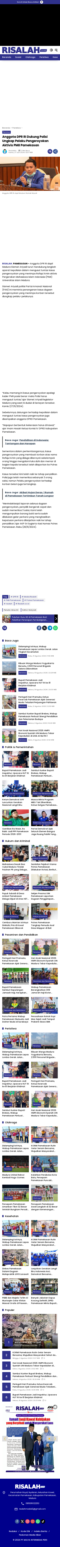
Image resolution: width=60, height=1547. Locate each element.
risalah (9, 603)
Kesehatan (37, 1140)
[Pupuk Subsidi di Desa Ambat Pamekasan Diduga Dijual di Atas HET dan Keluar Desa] (15, 882)
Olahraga (37, 1169)
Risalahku (12, 150)
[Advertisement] (30, 10)
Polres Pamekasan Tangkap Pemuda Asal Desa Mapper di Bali (42, 925)
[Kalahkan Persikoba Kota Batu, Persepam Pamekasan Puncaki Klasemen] (44, 1164)
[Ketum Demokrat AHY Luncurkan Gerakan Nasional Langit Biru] (15, 788)
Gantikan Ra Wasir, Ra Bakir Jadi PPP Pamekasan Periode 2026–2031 (15, 832)
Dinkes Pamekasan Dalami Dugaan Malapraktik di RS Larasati (15, 1271)
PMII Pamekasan (13, 600)
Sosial (35, 1263)
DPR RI (15, 596)
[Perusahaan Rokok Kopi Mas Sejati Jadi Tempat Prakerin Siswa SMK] (44, 1005)
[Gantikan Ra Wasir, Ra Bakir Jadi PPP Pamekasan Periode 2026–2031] (15, 817)
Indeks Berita (40, 1531)
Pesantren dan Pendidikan (43, 887)
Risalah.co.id (23, 603)
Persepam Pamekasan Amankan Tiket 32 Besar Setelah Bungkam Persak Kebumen (14, 1207)
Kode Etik (25, 1531)
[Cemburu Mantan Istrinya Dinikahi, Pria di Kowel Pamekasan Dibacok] (15, 911)
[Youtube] (32, 1521)
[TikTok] (43, 1521)
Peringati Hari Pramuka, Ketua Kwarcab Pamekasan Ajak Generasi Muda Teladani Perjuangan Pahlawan (37, 700)
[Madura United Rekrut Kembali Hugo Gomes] (15, 1164)
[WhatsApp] (55, 628)
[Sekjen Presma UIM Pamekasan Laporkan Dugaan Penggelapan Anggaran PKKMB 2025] (44, 882)
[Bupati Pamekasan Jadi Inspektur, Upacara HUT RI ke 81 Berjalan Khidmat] (9, 685)
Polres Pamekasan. (35, 600)
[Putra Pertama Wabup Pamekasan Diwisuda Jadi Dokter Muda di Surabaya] (15, 1005)
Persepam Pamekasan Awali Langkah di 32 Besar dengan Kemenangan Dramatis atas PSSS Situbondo (44, 1207)
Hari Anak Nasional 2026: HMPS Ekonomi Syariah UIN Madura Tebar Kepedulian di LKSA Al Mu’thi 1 (36, 733)
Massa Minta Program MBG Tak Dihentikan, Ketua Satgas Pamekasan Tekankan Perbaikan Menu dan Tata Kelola (44, 802)
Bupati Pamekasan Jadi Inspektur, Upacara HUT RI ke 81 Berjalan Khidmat (34, 683)
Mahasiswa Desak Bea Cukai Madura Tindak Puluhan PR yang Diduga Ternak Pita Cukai (14, 867)
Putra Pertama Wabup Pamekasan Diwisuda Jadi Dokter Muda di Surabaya (15, 1019)
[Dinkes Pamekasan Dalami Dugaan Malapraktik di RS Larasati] (15, 1257)
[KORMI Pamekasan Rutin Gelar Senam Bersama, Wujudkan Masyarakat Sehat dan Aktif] (44, 1134)
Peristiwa (6, 132)
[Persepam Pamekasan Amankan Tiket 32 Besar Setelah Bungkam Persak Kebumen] (15, 1193)
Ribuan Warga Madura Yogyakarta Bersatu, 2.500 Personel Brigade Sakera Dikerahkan (36, 666)
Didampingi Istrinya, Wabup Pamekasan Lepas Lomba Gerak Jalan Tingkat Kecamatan (38, 649)
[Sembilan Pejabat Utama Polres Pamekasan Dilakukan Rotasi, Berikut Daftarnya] (44, 853)
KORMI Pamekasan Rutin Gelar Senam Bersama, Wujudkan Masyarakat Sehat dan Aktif (43, 1148)
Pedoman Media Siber (30, 1535)
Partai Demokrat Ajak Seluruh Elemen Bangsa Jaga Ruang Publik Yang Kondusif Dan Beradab (43, 832)
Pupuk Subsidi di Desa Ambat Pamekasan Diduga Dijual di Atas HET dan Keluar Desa (14, 896)
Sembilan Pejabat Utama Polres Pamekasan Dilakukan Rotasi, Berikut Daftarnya (43, 867)
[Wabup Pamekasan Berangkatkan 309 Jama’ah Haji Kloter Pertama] (44, 976)
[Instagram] (27, 1521)
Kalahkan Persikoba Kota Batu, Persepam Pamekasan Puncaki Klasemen (44, 1178)
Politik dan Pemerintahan (14, 793)
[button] (51, 50)
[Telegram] (50, 628)
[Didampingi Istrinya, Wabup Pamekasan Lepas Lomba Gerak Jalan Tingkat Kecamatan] (9, 652)
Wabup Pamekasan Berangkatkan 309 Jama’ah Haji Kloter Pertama (41, 990)
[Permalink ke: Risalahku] (5, 151)
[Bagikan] (55, 151)
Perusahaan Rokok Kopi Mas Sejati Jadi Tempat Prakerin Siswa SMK (43, 1019)
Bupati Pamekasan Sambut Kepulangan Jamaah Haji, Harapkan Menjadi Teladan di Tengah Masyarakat (14, 990)
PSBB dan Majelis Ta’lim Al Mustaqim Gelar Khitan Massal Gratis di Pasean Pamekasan (15, 1301)
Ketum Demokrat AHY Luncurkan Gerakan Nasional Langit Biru (13, 802)
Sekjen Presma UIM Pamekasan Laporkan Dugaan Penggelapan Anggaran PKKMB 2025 (42, 896)
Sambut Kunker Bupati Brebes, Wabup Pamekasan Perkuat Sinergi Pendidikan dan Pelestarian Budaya (38, 716)
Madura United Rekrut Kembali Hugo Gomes (13, 1176)
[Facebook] (39, 628)
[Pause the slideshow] (49, 1438)
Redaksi (13, 1531)
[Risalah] (24, 50)
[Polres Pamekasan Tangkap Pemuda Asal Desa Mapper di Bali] (44, 911)
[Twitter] (44, 628)
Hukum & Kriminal (40, 858)
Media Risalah (30, 596)
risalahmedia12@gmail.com (32, 1509)
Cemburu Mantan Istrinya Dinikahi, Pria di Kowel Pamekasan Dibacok (15, 925)
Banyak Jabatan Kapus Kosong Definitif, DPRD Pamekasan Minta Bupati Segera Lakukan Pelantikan (43, 1301)
